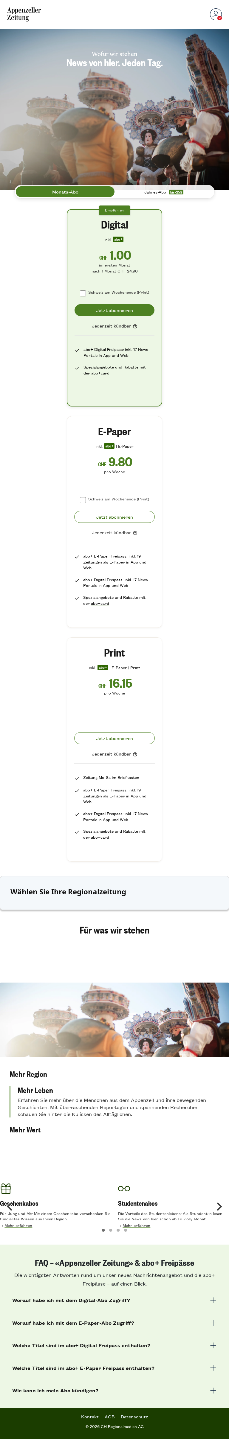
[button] (114, 1073)
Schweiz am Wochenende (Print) (118, 292)
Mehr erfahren (18, 1225)
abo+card (100, 373)
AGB (110, 1416)
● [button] (103, 1229)
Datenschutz (134, 1416)
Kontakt (90, 1416)
